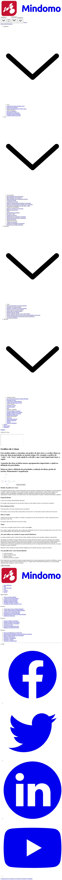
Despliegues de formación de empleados (16, 218)
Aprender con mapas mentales (14, 307)
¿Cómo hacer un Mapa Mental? (14, 401)
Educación (9, 417)
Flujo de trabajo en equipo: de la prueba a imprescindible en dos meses (23, 315)
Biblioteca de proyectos (12, 210)
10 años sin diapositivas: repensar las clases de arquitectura (21, 316)
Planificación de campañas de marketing (16, 216)
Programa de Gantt (11, 400)
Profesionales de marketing (13, 212)
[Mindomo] (31, 15)
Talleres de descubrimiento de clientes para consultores (20, 204)
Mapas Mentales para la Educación (15, 196)
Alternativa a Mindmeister (10, 638)
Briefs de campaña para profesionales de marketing (19, 203)
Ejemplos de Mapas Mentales (11, 599)
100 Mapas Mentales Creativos (11, 602)
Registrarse (9, 24)
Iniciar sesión (4, 24)
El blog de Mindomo (12, 423)
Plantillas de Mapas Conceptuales (12, 622)
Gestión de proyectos (12, 215)
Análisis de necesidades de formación (15, 223)
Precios (25, 22)
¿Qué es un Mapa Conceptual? (11, 620)
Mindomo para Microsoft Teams (11, 627)
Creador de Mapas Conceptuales (14, 412)
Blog (5, 586)
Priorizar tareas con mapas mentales (15, 309)
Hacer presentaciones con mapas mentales (17, 305)
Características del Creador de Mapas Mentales (15, 614)
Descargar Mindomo (11, 111)
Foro (8, 408)
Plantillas (3, 429)
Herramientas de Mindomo (13, 112)
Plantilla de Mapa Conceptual (14, 413)
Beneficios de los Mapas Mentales (15, 224)
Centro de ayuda (11, 407)
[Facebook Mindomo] (32, 703)
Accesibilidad (29, 878)
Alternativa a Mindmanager (10, 640)
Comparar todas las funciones (14, 115)
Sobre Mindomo (7, 585)
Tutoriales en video (11, 405)
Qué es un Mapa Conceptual (13, 411)
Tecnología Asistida (11, 200)
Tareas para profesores (12, 419)
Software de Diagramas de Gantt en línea (16, 108)
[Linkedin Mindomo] (32, 818)
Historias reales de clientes (13, 312)
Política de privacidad (15, 878)
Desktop (9, 421)
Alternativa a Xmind (8, 639)
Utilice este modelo (21, 484)
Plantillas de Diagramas (12, 415)
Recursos (20, 17)
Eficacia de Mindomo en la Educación (13, 632)
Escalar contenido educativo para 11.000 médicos (18, 313)
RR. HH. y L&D (11, 214)
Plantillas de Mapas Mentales (13, 114)
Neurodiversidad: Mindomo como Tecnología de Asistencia (18, 634)
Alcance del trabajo (11, 219)
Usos (9, 19)
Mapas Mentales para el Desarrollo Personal (17, 199)
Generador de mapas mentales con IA (16, 106)
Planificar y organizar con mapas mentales (17, 308)
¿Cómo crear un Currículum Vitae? (12, 611)
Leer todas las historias (12, 317)
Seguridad (23, 878)
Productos (3, 17)
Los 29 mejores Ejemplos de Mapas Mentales (17, 398)
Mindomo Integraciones (9, 636)
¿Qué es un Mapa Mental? (10, 597)
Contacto (6, 590)
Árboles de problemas (12, 222)
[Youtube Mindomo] (32, 876)
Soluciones (14, 17)
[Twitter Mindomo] (32, 760)
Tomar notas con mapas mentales (14, 311)
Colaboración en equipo (12, 201)
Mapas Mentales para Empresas (14, 197)
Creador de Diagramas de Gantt (14, 402)
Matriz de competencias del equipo (15, 208)
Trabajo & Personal (11, 420)
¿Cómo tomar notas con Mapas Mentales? (14, 609)
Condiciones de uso (5, 878)
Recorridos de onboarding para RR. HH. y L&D (18, 206)
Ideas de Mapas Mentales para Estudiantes (14, 635)
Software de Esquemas (12, 107)
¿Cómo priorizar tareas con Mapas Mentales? (14, 610)
